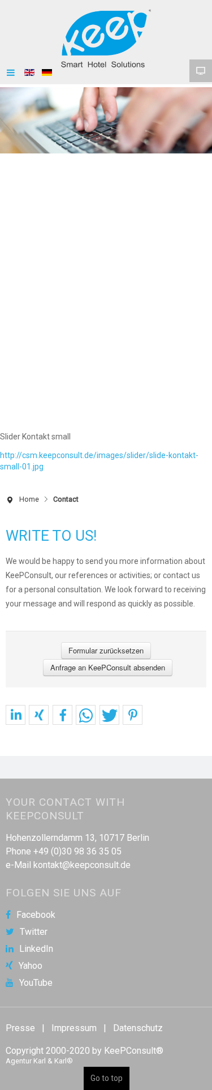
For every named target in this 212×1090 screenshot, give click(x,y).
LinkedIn (36, 949)
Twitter (33, 932)
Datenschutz (138, 1028)
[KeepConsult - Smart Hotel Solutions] (106, 38)
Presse (20, 1028)
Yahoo (30, 966)
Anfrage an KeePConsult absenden (107, 667)
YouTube (36, 983)
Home (29, 499)
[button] (15, 715)
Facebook (35, 915)
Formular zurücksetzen (106, 650)
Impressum (74, 1028)
